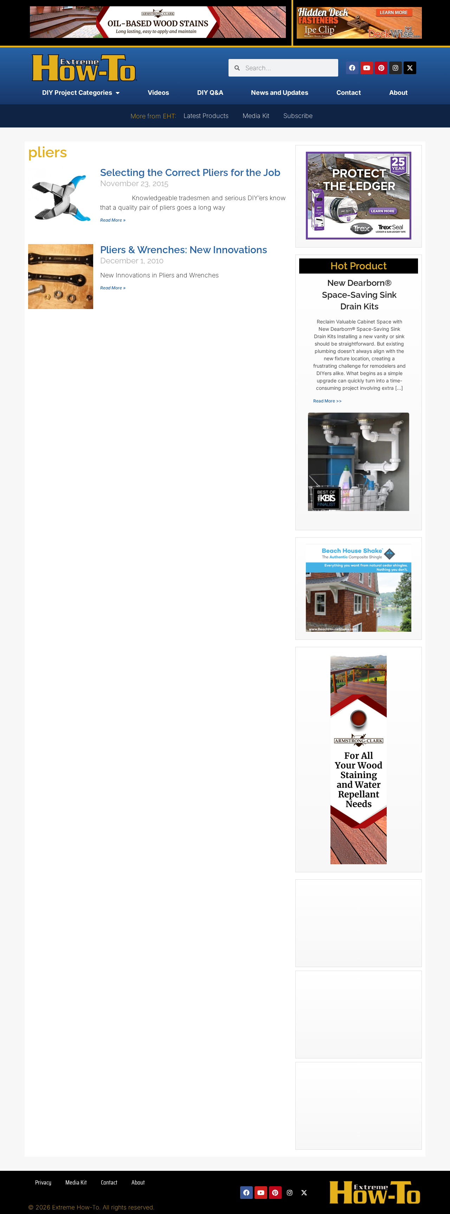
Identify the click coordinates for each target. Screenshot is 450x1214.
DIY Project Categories (77, 92)
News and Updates (279, 92)
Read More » (113, 220)
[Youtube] (366, 67)
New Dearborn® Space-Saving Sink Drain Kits (359, 294)
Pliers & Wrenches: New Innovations (183, 250)
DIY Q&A (210, 92)
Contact (348, 92)
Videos (158, 92)
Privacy (43, 1182)
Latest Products (206, 115)
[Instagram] (395, 67)
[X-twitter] (410, 67)
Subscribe (298, 115)
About (398, 92)
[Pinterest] (381, 67)
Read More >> (327, 400)
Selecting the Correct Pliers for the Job (190, 172)
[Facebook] (352, 67)
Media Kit (256, 115)
